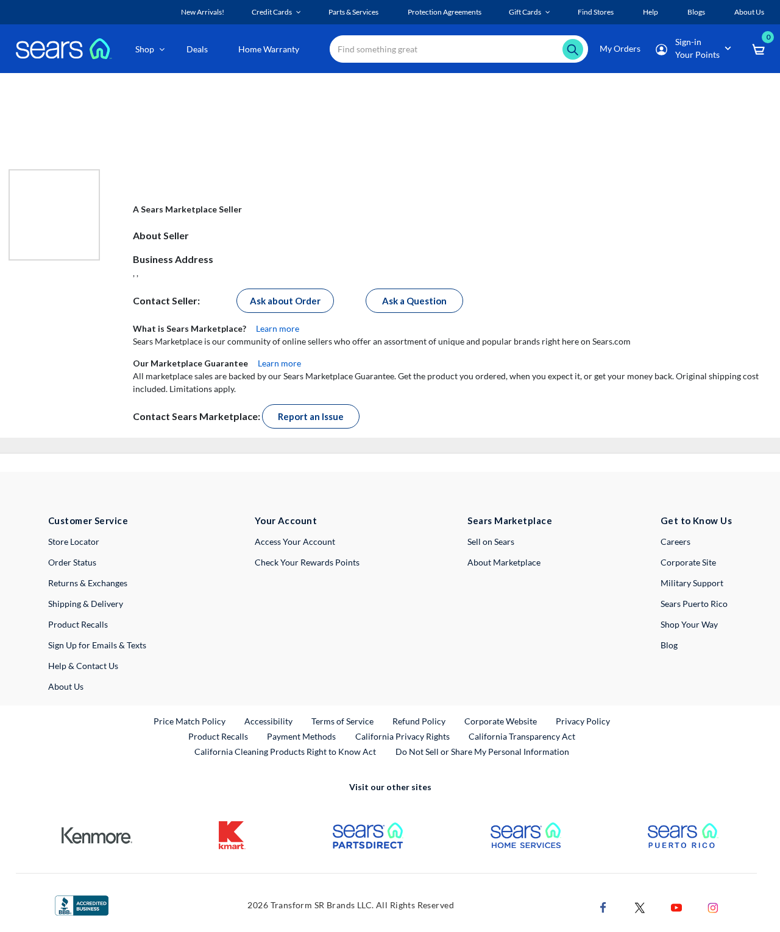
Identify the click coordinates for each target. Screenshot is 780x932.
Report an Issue (311, 416)
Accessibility (268, 721)
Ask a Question (414, 300)
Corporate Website (501, 720)
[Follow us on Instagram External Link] (713, 907)
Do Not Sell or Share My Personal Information (482, 751)
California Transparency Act (522, 736)
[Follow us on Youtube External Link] (676, 907)
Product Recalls (78, 624)
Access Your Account (295, 541)
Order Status (72, 562)
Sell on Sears (490, 541)
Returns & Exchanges (87, 583)
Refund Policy (418, 721)
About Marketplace (504, 562)
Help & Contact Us (83, 665)
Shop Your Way (689, 624)
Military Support (692, 583)
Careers (675, 541)
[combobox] (459, 49)
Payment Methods (301, 736)
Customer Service (88, 520)
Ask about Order (285, 300)
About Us (65, 686)
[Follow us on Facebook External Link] (603, 907)
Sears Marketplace (509, 520)
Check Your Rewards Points (307, 562)
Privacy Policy (583, 721)
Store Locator (73, 541)
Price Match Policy (189, 721)
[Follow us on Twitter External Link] (640, 907)
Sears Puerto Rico (694, 603)
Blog (669, 645)
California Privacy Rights (402, 736)
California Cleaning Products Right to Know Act (285, 751)
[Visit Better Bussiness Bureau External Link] (81, 904)
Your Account (286, 520)
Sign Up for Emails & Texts (97, 645)
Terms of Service (342, 721)
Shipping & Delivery (85, 603)
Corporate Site (688, 562)
